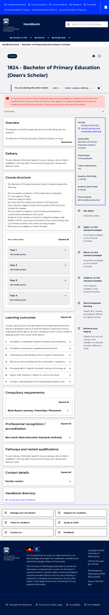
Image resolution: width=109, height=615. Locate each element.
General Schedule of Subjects (72, 10)
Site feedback (93, 605)
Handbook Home (10, 44)
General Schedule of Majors (17, 10)
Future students (59, 4)
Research (77, 4)
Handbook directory (16, 4)
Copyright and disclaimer (20, 605)
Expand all (64, 239)
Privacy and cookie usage (50, 605)
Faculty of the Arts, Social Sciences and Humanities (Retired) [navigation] (91, 128)
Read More (66, 142)
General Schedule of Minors (44, 10)
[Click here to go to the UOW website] (11, 25)
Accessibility (74, 605)
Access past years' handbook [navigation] (22, 500)
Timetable (91, 4)
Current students (39, 4)
